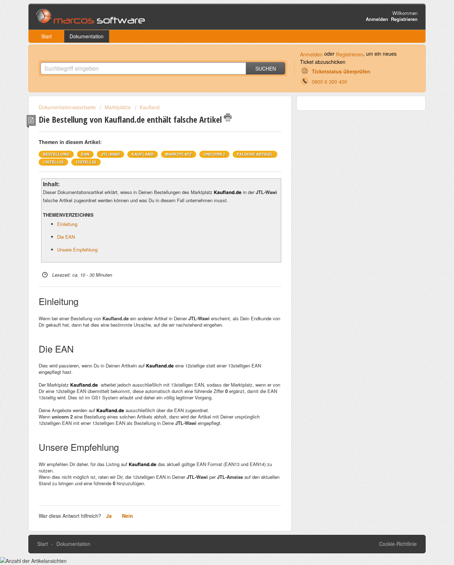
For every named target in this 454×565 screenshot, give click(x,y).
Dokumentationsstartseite (68, 107)
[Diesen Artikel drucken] (228, 117)
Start (46, 36)
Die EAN (66, 236)
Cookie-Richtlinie (398, 543)
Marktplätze (118, 107)
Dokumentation (87, 36)
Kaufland (150, 107)
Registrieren (349, 54)
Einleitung (67, 224)
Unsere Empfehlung (77, 249)
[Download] (214, 192)
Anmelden (311, 54)
